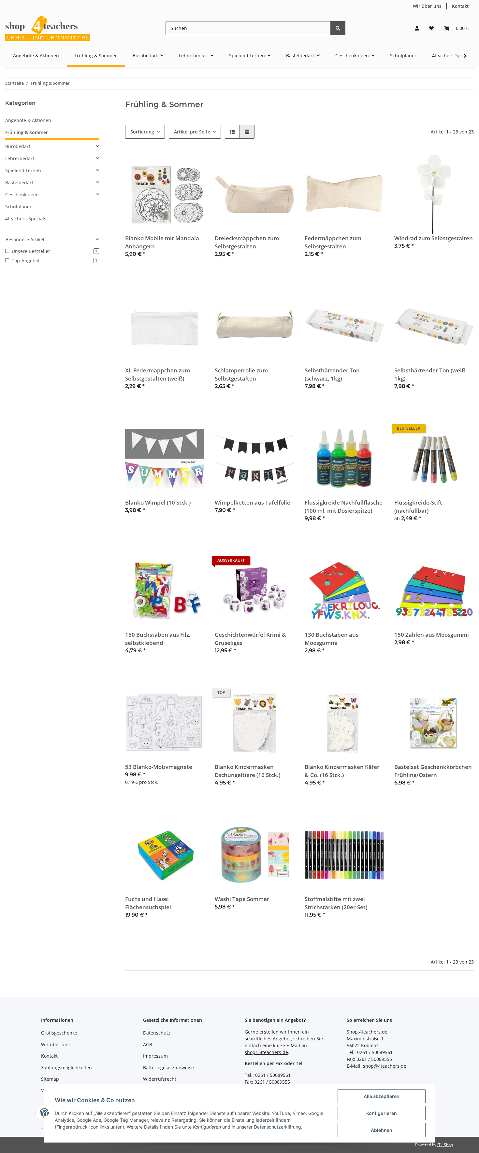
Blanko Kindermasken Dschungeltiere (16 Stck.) (247, 771)
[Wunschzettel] (431, 28)
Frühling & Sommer (26, 132)
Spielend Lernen (23, 170)
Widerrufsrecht (159, 1079)
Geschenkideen (22, 194)
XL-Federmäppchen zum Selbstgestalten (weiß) (157, 374)
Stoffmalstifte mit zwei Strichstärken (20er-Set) (336, 903)
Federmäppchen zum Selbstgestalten (333, 242)
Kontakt (460, 6)
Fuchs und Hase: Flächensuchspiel (148, 903)
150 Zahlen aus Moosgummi (431, 634)
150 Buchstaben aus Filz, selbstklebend (158, 638)
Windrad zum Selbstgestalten (433, 238)
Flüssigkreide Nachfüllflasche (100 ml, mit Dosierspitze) (344, 506)
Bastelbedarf (19, 182)
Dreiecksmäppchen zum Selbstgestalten (247, 242)
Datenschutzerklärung (277, 1127)
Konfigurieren (381, 1113)
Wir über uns (427, 6)
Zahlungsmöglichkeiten (66, 1067)
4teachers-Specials (25, 218)
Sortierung (142, 132)
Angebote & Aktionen (28, 120)
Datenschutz (156, 1033)
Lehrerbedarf (19, 158)
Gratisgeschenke (59, 1033)
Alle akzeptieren (381, 1096)
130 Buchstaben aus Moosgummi (331, 638)
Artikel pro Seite (192, 132)
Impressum (155, 1056)
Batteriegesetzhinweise (168, 1067)
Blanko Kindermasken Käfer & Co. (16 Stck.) (342, 771)
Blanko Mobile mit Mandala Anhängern (162, 242)
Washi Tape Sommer (242, 899)
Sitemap (50, 1079)
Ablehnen (381, 1130)
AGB (147, 1044)
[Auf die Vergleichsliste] (176, 166)
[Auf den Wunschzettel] (193, 166)
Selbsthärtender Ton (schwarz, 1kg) (332, 374)
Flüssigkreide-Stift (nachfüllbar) (418, 506)
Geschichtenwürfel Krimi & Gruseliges (250, 638)
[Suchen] (337, 28)
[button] (417, 28)
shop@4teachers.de (266, 1052)
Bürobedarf (17, 146)
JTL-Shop (445, 1144)
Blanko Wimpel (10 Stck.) (158, 502)
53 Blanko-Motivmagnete (158, 767)
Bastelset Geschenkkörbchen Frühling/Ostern (433, 771)
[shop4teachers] (48, 28)
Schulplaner (18, 206)
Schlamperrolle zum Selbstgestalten (241, 374)
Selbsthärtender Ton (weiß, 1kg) (430, 374)
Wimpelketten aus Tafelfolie (252, 502)
